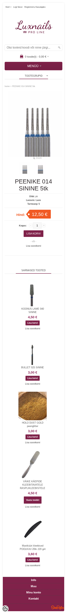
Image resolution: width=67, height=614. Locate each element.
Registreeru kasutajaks (35, 7)
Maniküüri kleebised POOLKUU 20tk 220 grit (33, 547)
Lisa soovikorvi (33, 246)
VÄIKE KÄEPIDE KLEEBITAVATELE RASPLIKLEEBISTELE (32, 485)
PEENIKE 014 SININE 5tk (23, 86)
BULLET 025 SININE (32, 367)
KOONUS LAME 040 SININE (32, 310)
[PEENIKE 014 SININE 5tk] (40, 168)
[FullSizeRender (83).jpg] (25, 168)
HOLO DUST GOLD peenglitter (32, 424)
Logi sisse (18, 7)
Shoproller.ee (57, 607)
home (7, 86)
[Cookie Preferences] (5, 608)
